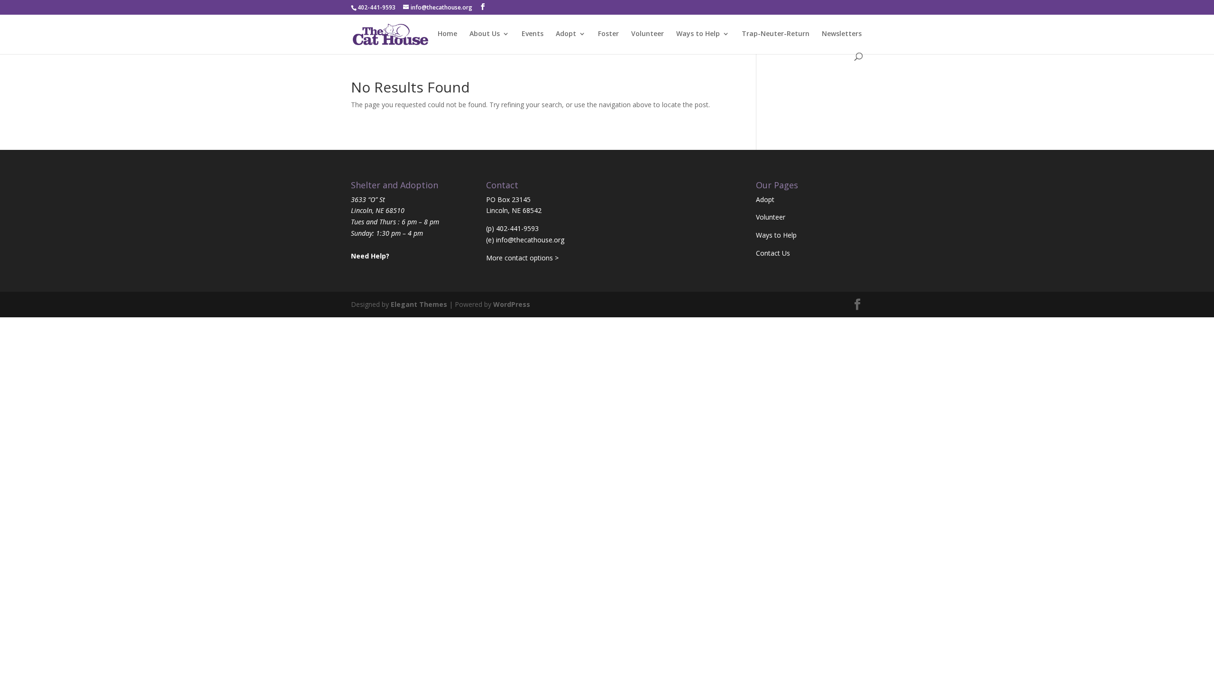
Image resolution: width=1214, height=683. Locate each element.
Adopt (566, 34)
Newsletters (842, 34)
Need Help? (370, 255)
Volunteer (647, 34)
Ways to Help (698, 34)
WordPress (511, 304)
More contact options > (522, 257)
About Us (484, 34)
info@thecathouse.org (530, 239)
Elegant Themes (419, 304)
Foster (608, 34)
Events (532, 34)
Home (447, 34)
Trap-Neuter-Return (775, 34)
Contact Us (773, 253)
